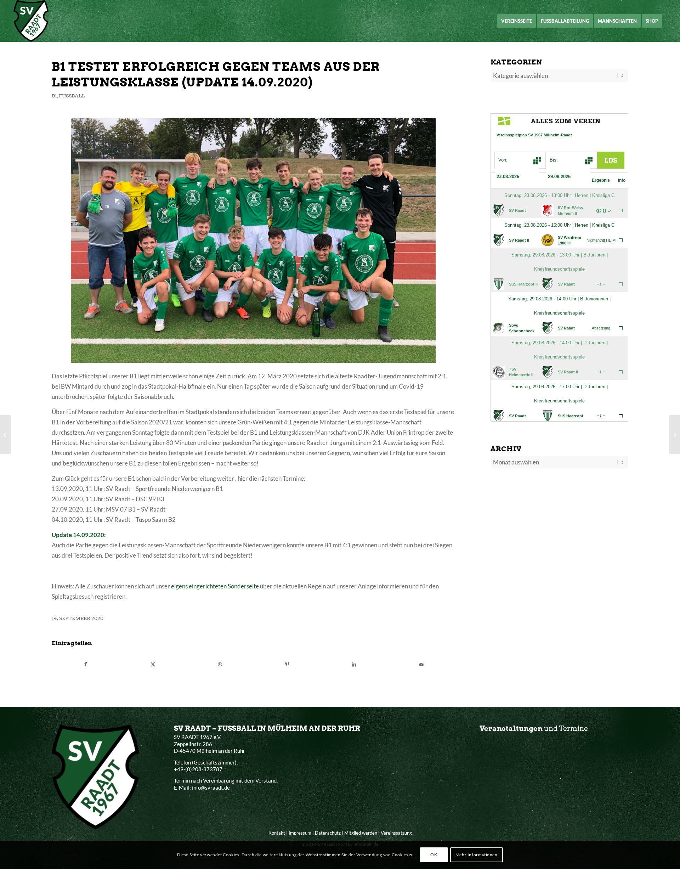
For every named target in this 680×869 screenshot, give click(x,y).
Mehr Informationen (476, 854)
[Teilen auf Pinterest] (287, 664)
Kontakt (276, 833)
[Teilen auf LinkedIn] (354, 664)
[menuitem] (516, 21)
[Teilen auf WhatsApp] (220, 664)
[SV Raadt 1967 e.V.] (31, 21)
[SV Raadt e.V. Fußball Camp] (674, 434)
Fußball (72, 95)
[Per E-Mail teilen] (421, 664)
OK (433, 854)
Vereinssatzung (396, 833)
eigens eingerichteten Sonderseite (215, 586)
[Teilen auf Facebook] (85, 664)
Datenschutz (328, 833)
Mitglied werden (360, 833)
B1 (54, 95)
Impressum (300, 833)
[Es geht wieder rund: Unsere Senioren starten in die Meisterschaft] (5, 434)
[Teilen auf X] (152, 664)
